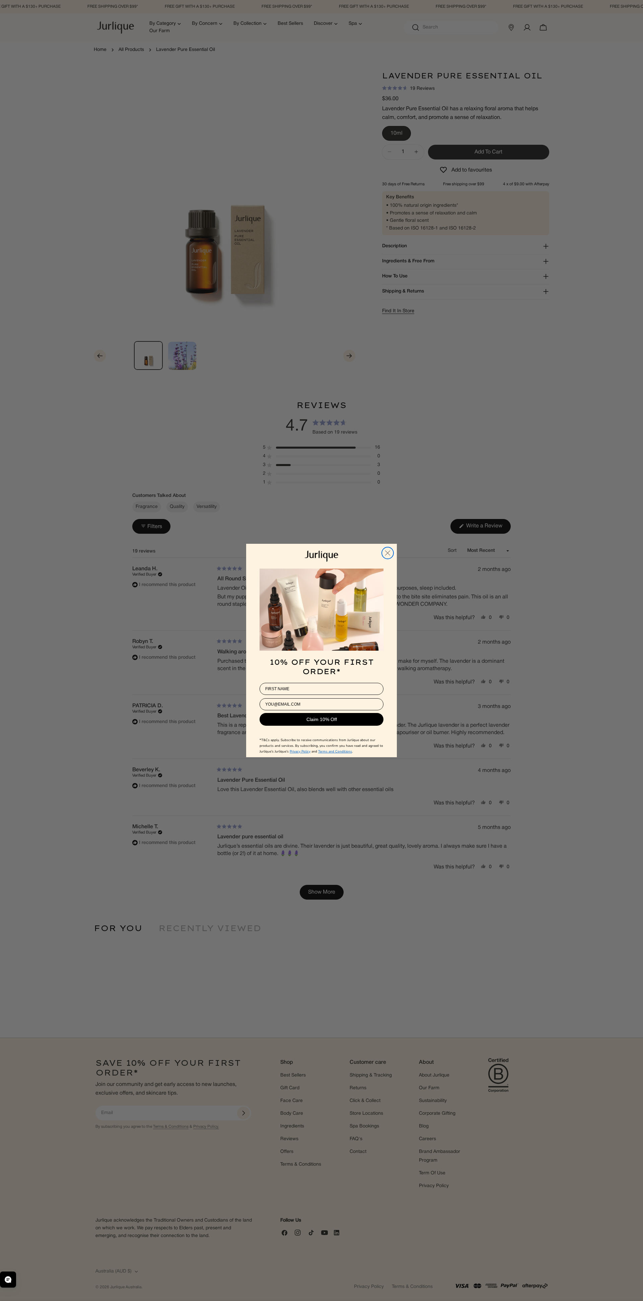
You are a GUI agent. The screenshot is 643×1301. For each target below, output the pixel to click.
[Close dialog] (388, 553)
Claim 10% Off (321, 719)
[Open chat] (8, 1280)
